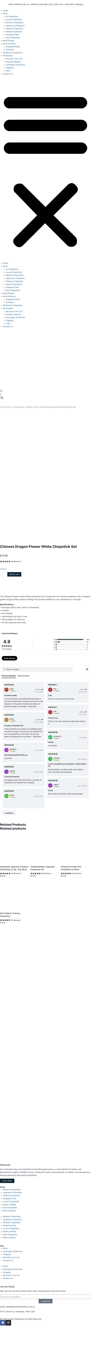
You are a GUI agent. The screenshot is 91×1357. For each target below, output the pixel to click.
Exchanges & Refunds (15, 65)
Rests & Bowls (9, 44)
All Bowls (10, 50)
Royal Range (8, 40)
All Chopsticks (12, 16)
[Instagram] (8, 1323)
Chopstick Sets (12, 34)
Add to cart (14, 574)
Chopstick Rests (13, 47)
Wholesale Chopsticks (12, 53)
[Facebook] (3, 1323)
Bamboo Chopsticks (14, 22)
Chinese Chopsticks (14, 28)
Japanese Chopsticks (15, 25)
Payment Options (13, 62)
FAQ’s (8, 71)
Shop (5, 13)
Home (5, 10)
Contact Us (8, 74)
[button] (45, 170)
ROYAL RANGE (9, 1205)
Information (8, 56)
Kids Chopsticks (13, 37)
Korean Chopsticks (14, 31)
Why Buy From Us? (14, 59)
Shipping (9, 68)
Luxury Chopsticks (14, 19)
